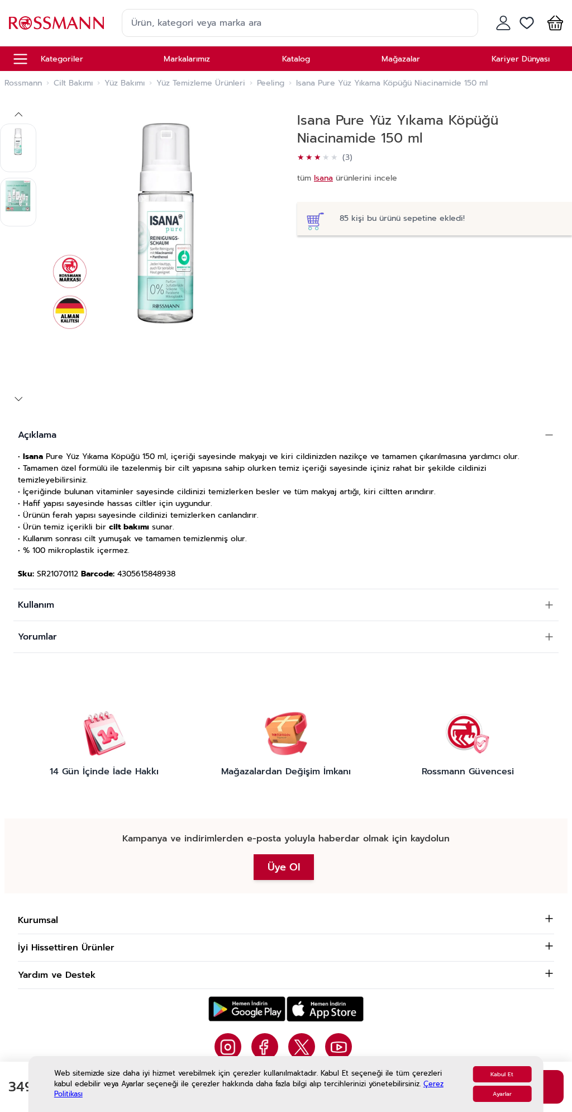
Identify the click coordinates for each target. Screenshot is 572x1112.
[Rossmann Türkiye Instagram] (227, 1046)
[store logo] (56, 22)
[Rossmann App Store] (325, 1009)
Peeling (270, 83)
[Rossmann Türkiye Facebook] (264, 1046)
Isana (323, 178)
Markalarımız (187, 59)
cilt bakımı (129, 527)
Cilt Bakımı (73, 83)
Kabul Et (501, 1074)
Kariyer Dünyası (521, 59)
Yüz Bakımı (124, 83)
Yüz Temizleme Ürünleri (200, 83)
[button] (553, 23)
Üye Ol (284, 867)
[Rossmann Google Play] (247, 1009)
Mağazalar (401, 59)
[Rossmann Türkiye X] (301, 1046)
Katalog (296, 59)
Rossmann (23, 83)
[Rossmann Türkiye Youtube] (338, 1046)
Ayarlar (502, 1094)
